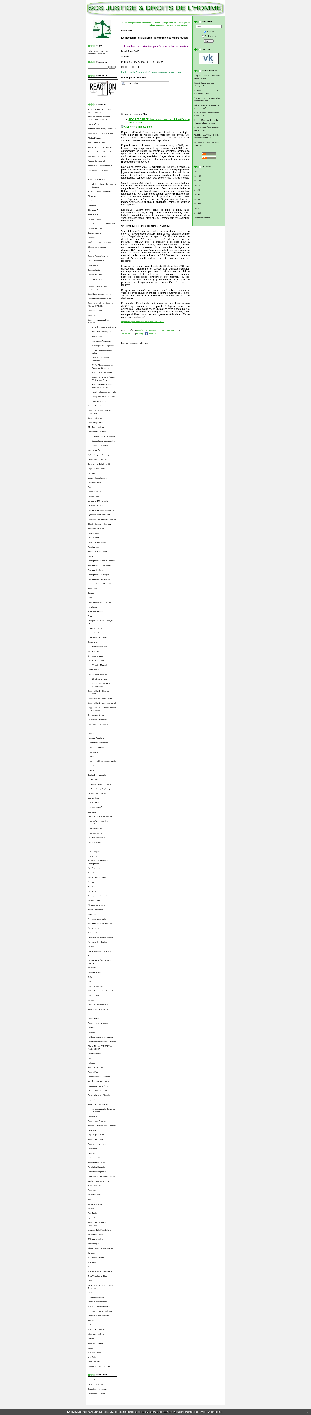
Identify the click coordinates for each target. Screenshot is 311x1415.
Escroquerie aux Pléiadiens (99, 565)
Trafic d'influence (99, 401)
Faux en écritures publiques (99, 602)
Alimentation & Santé (97, 143)
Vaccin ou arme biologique (99, 1306)
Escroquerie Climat (95, 570)
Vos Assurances (94, 1353)
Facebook (152, 334)
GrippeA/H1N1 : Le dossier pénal (102, 703)
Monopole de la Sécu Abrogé (100, 923)
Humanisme (93, 729)
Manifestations (94, 868)
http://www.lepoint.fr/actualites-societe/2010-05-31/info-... (142, 322)
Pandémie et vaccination (98, 1005)
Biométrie (92, 205)
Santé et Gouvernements (98, 1181)
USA (90, 1293)
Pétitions (91, 1032)
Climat (90, 251)
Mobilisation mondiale (97, 919)
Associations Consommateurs (100, 166)
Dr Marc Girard (94, 496)
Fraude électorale (95, 628)
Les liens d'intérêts (95, 807)
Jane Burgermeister (96, 766)
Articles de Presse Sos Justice (100, 152)
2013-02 (197, 204)
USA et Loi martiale (96, 1297)
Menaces (92, 891)
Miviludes (92, 914)
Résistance (92, 1149)
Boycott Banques (95, 219)
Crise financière (94, 450)
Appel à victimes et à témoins (104, 327)
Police (90, 1058)
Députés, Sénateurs (96, 469)
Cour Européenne (95, 423)
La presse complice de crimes (100, 784)
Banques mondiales (96, 180)
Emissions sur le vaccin (97, 528)
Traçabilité (92, 1262)
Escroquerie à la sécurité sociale (101, 561)
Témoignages (93, 1244)
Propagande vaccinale (97, 1090)
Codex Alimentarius (96, 261)
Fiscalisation (93, 607)
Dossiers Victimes (95, 492)
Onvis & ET (92, 1000)
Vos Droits (92, 1357)
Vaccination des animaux (98, 1316)
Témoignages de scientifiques (100, 1248)
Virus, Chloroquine (95, 1343)
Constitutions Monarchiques (99, 299)
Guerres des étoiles (96, 715)
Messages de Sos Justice (98, 896)
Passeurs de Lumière (97, 1394)
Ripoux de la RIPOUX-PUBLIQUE (102, 1176)
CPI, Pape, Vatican (96, 427)
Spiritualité (92, 1218)
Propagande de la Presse (98, 1086)
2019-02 (197, 195)
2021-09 (197, 176)
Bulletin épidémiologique (102, 341)
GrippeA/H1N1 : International (100, 698)
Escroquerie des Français (98, 575)
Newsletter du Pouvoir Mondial (100, 937)
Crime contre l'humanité (97, 432)
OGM (90, 977)
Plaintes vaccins (94, 1054)
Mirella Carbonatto (95, 910)
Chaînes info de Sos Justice (99, 242)
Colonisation (93, 265)
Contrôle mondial (95, 311)
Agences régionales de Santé (100, 133)
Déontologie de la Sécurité (99, 464)
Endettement (93, 538)
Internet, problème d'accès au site (102, 761)
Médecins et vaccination (98, 877)
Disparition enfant (95, 482)
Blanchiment (93, 214)
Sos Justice (93, 1213)
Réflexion (92, 1130)
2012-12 (197, 209)
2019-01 (197, 199)
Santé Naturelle (94, 1186)
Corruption (92, 315)
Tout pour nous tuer (96, 1257)
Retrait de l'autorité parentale (104, 392)
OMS (90, 982)
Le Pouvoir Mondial (96, 1384)
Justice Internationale (97, 775)
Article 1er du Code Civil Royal (100, 147)
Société (91, 1209)
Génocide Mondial (99, 665)
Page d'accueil (169, 23)
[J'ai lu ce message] (307, 1411)
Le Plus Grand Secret (97, 793)
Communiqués (94, 270)
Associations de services (98, 170)
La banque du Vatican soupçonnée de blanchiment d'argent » (169, 24)
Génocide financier (96, 656)
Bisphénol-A (93, 210)
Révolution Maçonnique (98, 1172)
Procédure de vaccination (98, 1081)
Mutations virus (94, 928)
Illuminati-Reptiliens (96, 738)
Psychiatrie (92, 1100)
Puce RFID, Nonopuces (98, 1104)
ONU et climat (93, 995)
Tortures (91, 1253)
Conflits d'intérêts (95, 274)
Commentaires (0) (167, 330)
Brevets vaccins (94, 233)
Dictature (91, 473)
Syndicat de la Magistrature (99, 1230)
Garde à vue (93, 642)
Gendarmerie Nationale (97, 647)
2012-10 (197, 213)
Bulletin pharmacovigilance (103, 346)
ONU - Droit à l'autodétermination (101, 991)
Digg (141, 334)
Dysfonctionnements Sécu (99, 515)
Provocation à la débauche (99, 1095)
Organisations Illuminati (97, 1389)
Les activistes (93, 798)
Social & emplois (95, 1204)
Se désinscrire (211, 36)
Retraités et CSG (95, 1158)
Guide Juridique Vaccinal (102, 372)
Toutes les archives (202, 218)
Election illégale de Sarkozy (99, 524)
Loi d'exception (94, 852)
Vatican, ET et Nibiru (96, 1330)
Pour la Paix (93, 1072)
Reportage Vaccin (95, 1139)
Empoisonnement (95, 533)
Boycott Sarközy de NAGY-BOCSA (102, 224)
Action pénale (94, 124)
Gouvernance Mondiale (97, 674)
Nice (90, 956)
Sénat (90, 1199)
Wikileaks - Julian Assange (99, 1366)
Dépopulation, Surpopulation (104, 441)
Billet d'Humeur (94, 201)
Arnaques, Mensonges (101, 332)
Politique (91, 1063)
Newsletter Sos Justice (97, 942)
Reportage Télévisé (96, 1135)
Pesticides (92, 1028)
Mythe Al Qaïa (94, 933)
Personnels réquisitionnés (98, 1023)
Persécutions (93, 1019)
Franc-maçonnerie (95, 612)
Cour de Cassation (95, 406)
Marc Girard (93, 873)
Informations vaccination (98, 743)
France (91, 616)
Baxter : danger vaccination (99, 191)
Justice (91, 770)
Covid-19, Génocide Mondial (103, 436)
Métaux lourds (94, 900)
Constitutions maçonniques (99, 294)
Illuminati (91, 1380)
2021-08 (197, 181)
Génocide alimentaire (97, 651)
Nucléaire (92, 968)
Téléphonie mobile (95, 1239)
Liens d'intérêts (94, 842)
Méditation (92, 887)
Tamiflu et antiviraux (96, 1234)
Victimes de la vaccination (102, 1311)
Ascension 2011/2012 (97, 156)
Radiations (92, 1116)
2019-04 (197, 190)
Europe (91, 593)
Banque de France (96, 175)
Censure (91, 238)
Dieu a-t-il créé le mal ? (97, 478)
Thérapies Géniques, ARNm (103, 397)
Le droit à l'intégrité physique (100, 789)
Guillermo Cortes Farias (97, 720)
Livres (90, 847)
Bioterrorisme (97, 336)
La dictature (93, 779)
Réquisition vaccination (97, 1144)
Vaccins (91, 1320)
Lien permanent (151, 330)
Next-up (91, 946)
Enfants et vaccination (97, 542)
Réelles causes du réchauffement (102, 1126)
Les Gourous (93, 803)
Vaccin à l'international (97, 1302)
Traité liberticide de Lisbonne (100, 1271)
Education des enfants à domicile (102, 519)
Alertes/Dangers (94, 138)
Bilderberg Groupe (99, 679)
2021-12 (197, 172)
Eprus (90, 556)
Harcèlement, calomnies (98, 724)
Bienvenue (92, 196)
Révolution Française (96, 1162)
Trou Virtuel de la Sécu (97, 1276)
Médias (91, 882)
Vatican (91, 1325)
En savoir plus (215, 1412)
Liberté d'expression (96, 838)
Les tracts (92, 812)
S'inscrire (210, 31)
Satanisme (92, 1190)
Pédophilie (92, 1014)
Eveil (90, 598)
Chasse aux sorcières (97, 247)
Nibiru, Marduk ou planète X (99, 951)
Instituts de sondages (97, 747)
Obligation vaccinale (100, 445)
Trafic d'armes (94, 1267)
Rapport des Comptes (97, 1121)
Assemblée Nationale (97, 161)
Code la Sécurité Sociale (98, 256)
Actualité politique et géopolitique (102, 129)
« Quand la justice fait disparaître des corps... (142, 23)
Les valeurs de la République (100, 816)
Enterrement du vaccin (97, 552)
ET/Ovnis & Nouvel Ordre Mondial (102, 584)
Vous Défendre (94, 1362)
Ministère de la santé (96, 905)
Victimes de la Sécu (96, 1334)
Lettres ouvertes (95, 833)
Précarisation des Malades (99, 1077)
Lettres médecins (95, 828)
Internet (91, 756)
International (93, 752)
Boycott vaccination (96, 228)
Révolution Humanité (96, 1167)
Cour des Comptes (95, 418)
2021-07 (197, 185)
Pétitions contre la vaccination (100, 1037)
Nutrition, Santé (94, 972)
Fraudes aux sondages (97, 637)
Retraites (91, 1153)
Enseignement (94, 547)
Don (89, 487)
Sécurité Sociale (95, 1195)
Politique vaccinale (95, 1067)
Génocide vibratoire (96, 660)
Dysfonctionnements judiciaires (101, 510)
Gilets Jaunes (93, 670)
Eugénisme (92, 588)
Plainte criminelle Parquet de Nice (102, 1042)
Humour (91, 733)
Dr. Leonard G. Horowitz (98, 501)
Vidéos (91, 1339)
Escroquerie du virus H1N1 (99, 579)
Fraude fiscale (94, 633)
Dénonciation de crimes (97, 459)
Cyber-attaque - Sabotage (99, 455)
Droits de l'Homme (95, 505)
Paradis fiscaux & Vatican (98, 1009)
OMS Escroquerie (95, 986)
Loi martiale (93, 856)
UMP (90, 1280)
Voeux (90, 1348)
